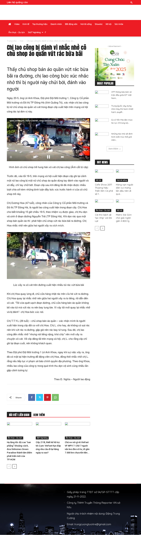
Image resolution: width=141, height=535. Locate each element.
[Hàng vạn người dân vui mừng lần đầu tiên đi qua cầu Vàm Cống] (125, 175)
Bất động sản (71, 24)
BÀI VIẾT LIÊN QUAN (19, 415)
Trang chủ (12, 40)
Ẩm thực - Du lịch (15, 438)
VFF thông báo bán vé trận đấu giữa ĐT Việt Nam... (121, 95)
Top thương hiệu (39, 24)
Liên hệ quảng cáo (17, 2)
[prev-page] (9, 466)
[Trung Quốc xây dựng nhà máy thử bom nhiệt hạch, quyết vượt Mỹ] (102, 109)
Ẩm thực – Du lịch (16, 32)
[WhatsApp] (55, 397)
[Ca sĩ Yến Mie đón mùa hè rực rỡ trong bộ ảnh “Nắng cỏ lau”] (102, 123)
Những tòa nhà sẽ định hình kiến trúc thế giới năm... (122, 136)
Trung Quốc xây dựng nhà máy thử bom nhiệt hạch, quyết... (122, 109)
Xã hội (108, 24)
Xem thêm (113, 148)
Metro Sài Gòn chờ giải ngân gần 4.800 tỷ (124, 217)
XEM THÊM (39, 415)
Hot (21, 40)
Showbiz (98, 24)
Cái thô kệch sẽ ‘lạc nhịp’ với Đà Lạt (103, 217)
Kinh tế (26, 24)
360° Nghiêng (34, 32)
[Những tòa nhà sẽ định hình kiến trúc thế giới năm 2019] (102, 137)
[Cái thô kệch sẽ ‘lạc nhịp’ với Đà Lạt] (104, 205)
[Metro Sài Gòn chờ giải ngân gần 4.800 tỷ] (125, 205)
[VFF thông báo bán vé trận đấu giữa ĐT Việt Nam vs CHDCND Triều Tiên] (102, 95)
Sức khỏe (119, 24)
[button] (131, 2)
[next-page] (14, 466)
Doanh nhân (56, 24)
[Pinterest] (47, 397)
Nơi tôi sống (86, 24)
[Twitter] (39, 397)
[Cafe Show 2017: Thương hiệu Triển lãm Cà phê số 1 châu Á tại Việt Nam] (104, 175)
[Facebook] (31, 397)
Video (16, 24)
